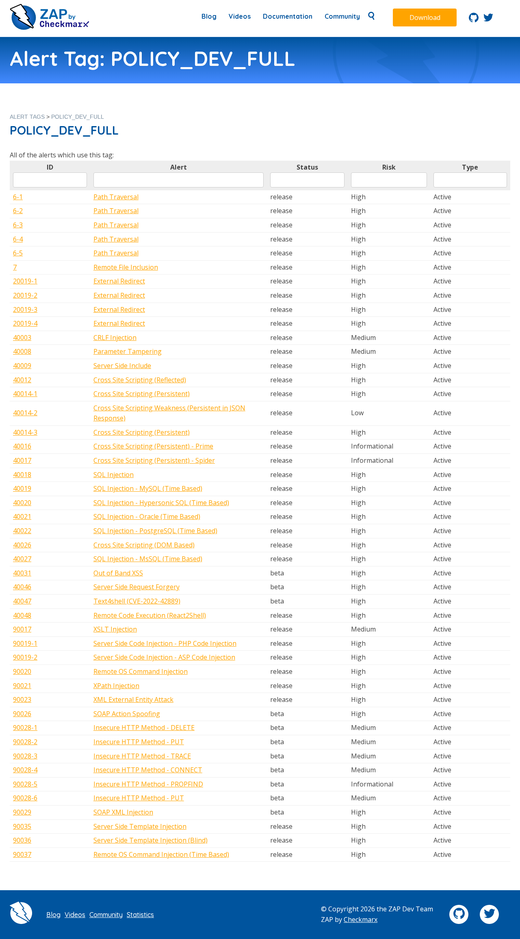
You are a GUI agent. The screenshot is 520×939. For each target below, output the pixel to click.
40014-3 (25, 432)
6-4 (18, 239)
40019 (22, 488)
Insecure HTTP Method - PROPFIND (148, 784)
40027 (22, 558)
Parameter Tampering (127, 351)
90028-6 (25, 797)
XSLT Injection (115, 629)
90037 (22, 854)
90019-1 (25, 643)
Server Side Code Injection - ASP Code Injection (164, 657)
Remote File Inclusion (125, 267)
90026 (22, 713)
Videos (240, 16)
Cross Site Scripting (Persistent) (141, 393)
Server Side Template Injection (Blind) (150, 840)
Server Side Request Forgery (136, 586)
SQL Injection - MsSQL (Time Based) (147, 558)
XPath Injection (116, 685)
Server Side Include (122, 365)
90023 (22, 699)
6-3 (18, 224)
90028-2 (25, 741)
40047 (22, 601)
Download (425, 17)
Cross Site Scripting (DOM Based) (144, 544)
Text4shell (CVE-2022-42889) (136, 601)
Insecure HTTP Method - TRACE (142, 756)
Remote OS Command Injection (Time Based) (161, 854)
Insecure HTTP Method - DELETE (144, 727)
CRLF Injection (114, 337)
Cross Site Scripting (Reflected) (139, 379)
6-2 (18, 210)
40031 (22, 573)
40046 (22, 586)
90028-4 (25, 769)
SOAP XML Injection (123, 812)
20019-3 (25, 309)
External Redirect (119, 281)
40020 (22, 502)
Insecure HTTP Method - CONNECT (147, 769)
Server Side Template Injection (139, 826)
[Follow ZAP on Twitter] (488, 19)
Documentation (287, 16)
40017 (22, 460)
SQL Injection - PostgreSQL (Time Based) (155, 530)
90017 (22, 629)
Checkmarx (360, 919)
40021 (22, 516)
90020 (22, 671)
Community (342, 16)
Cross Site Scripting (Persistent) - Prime (153, 446)
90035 (22, 826)
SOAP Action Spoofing (126, 713)
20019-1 (25, 281)
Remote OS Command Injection (140, 671)
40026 (22, 544)
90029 (22, 812)
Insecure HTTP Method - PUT (138, 741)
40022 (22, 530)
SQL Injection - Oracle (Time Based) (146, 516)
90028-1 (25, 727)
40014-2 (25, 412)
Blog (209, 16)
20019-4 (25, 323)
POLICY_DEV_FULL (77, 116)
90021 (22, 685)
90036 (22, 840)
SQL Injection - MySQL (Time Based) (147, 488)
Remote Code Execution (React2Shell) (149, 615)
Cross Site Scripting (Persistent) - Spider (154, 460)
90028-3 (25, 756)
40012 (22, 379)
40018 (22, 474)
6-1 (18, 196)
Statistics (140, 915)
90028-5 (25, 784)
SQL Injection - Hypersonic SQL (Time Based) (161, 502)
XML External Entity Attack (133, 699)
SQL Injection (113, 474)
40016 (22, 446)
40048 (22, 615)
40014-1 (25, 393)
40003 (22, 337)
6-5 (18, 252)
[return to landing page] (49, 28)
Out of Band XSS (118, 573)
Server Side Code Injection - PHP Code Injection (164, 643)
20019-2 (25, 295)
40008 (22, 351)
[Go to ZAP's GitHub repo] (474, 19)
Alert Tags (27, 116)
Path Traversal (116, 196)
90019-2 (25, 657)
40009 (22, 365)
